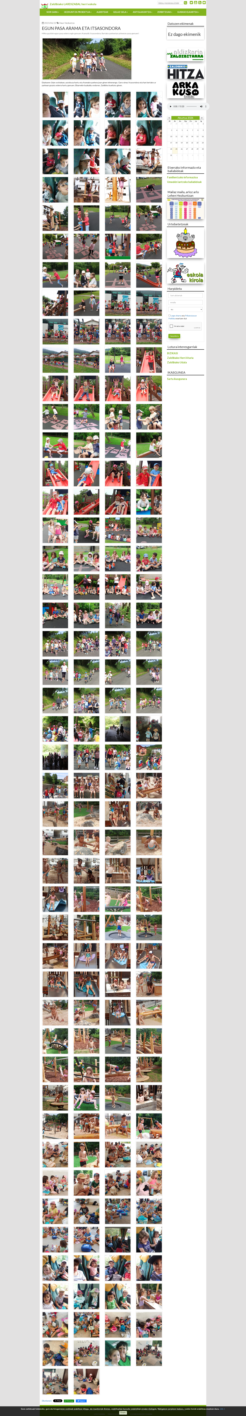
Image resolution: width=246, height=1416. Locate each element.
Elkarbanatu (47, 1400)
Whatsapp (69, 1401)
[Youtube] (195, 2)
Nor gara (52, 12)
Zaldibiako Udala (177, 362)
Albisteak (102, 12)
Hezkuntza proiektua (77, 12)
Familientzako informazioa (182, 177)
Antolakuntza (142, 12)
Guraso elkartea (187, 12)
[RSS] (200, 2)
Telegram (82, 1401)
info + (222, 1409)
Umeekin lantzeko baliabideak (184, 181)
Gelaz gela (119, 12)
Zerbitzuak (164, 12)
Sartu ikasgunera (177, 378)
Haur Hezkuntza (66, 23)
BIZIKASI (172, 353)
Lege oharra (176, 315)
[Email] (204, 2)
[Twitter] (191, 2)
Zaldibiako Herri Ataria (180, 357)
